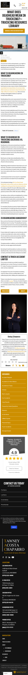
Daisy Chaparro (14, 336)
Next (23, 291)
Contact (4, 660)
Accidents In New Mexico (9, 381)
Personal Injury (6, 422)
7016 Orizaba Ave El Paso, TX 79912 (8, 584)
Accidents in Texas (7, 385)
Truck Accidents (6, 426)
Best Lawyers (6, 394)
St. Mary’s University (20, 348)
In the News (5, 414)
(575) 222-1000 (7, 575)
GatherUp (17, 472)
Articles (4, 389)
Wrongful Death (6, 430)
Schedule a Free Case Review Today (14, 31)
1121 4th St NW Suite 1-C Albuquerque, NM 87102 (10, 611)
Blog (6, 657)
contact (11, 281)
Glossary (3, 61)
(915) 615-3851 (7, 588)
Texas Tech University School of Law (16, 351)
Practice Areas (6, 641)
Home (3, 638)
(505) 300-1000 (8, 615)
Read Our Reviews (14, 468)
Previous (5, 291)
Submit (14, 527)
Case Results (5, 402)
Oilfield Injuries (6, 418)
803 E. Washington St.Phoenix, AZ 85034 (9, 624)
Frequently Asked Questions (10, 406)
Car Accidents (6, 398)
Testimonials (8, 648)
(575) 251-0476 (7, 602)
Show (1, 52)
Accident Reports (7, 377)
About (3, 645)
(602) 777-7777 (7, 627)
